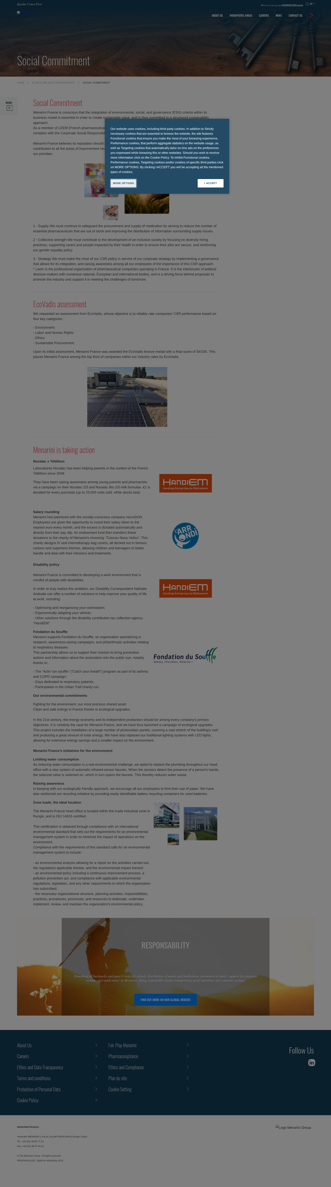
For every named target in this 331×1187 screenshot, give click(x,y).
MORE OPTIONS (123, 183)
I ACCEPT (210, 183)
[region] (167, 156)
